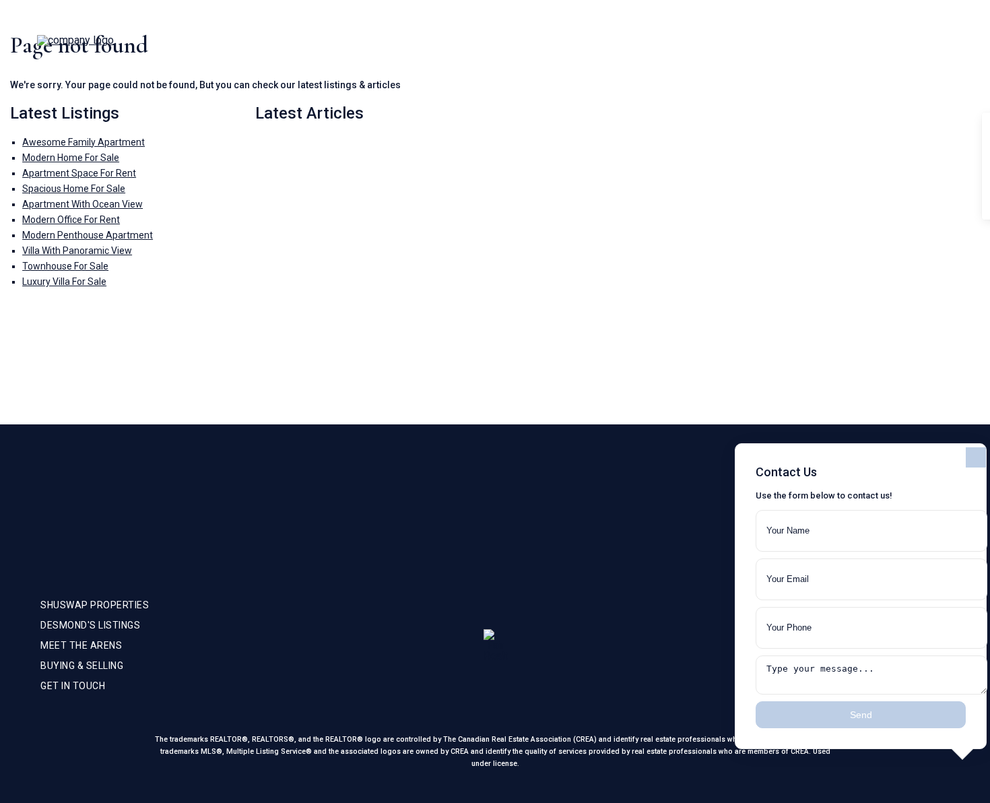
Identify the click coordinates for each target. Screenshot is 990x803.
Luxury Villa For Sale (64, 281)
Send (861, 714)
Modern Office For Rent (71, 219)
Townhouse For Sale (65, 266)
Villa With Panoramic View (77, 250)
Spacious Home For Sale (73, 188)
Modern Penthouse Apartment (87, 235)
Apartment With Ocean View (82, 204)
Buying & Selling (865, 40)
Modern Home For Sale (70, 157)
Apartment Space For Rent (79, 173)
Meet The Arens (767, 40)
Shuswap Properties (658, 40)
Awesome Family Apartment (83, 142)
